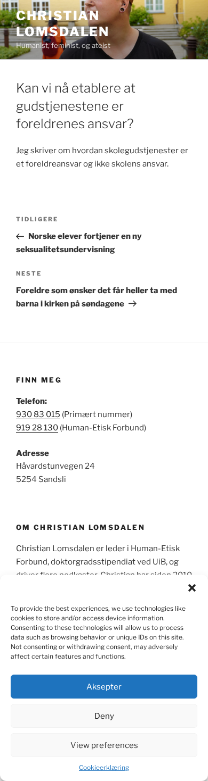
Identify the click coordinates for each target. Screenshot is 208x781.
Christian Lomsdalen (62, 23)
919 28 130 (37, 428)
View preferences (104, 745)
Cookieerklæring (104, 767)
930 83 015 (38, 414)
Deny (104, 716)
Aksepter (104, 687)
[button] (192, 588)
